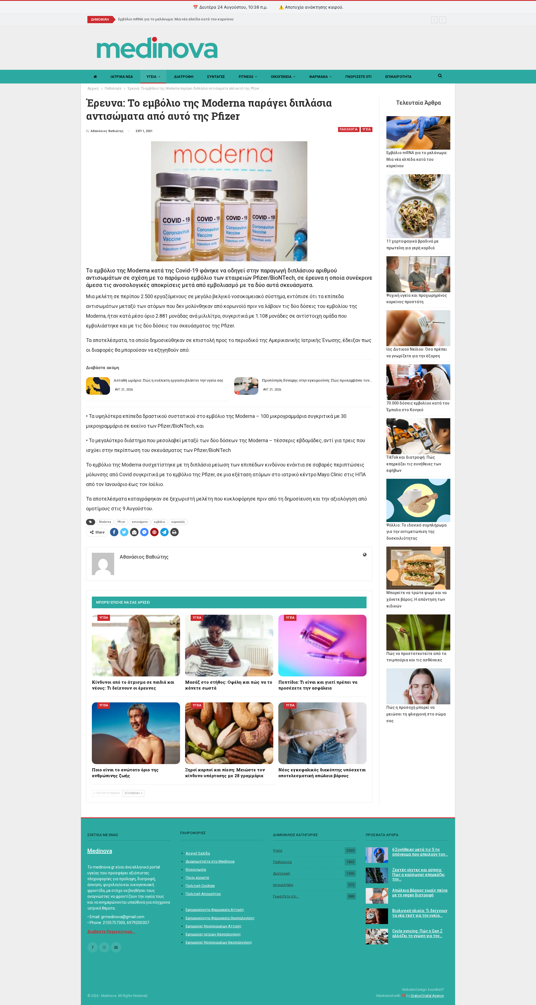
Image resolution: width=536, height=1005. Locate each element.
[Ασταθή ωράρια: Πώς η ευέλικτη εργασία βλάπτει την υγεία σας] (98, 386)
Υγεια (151, 77)
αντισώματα (140, 521)
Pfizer (121, 521)
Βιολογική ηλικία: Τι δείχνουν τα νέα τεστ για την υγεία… (419, 913)
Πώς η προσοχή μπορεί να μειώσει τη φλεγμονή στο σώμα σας (416, 714)
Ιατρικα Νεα (122, 77)
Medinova (99, 851)
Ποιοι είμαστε (197, 877)
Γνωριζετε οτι (358, 77)
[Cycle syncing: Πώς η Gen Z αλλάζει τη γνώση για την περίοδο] (377, 936)
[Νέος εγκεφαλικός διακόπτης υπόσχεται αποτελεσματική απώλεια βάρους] (322, 733)
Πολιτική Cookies (200, 886)
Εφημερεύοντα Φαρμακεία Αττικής (215, 910)
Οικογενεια (281, 77)
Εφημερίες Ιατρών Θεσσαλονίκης (213, 934)
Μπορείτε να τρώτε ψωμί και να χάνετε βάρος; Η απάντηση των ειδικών (416, 599)
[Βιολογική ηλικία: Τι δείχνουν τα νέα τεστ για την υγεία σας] (377, 916)
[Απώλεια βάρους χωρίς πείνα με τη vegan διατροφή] (377, 896)
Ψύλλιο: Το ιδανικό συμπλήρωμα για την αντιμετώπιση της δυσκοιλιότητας (416, 532)
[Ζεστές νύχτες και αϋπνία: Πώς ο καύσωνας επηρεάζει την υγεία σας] (377, 875)
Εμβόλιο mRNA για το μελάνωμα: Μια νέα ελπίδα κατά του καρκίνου (175, 19)
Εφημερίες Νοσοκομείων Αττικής (213, 926)
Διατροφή (281, 873)
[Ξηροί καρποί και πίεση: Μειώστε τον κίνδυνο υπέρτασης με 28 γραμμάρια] (229, 733)
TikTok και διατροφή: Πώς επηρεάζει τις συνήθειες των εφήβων (413, 464)
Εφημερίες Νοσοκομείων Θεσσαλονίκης (219, 942)
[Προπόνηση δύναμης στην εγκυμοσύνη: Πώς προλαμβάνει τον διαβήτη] (246, 386)
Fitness (246, 77)
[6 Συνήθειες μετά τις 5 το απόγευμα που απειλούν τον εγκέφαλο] (377, 855)
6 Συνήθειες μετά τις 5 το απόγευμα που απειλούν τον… (420, 851)
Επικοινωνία (196, 869)
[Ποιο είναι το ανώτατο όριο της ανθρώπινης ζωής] (136, 733)
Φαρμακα (318, 77)
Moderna (105, 521)
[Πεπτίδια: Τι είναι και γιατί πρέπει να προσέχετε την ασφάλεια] (322, 645)
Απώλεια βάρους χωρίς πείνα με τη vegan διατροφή (420, 892)
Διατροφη (183, 77)
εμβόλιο (159, 521)
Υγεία (277, 850)
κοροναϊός (178, 521)
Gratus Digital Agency (427, 996)
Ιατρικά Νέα (283, 885)
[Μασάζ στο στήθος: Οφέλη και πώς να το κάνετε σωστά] (229, 645)
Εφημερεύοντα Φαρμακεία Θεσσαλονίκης (220, 918)
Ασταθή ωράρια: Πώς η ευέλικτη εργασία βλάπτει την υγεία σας (168, 380)
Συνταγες (216, 77)
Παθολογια (349, 129)
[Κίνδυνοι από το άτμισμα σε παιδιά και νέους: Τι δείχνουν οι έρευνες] (136, 645)
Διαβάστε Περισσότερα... (111, 931)
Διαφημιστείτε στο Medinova (210, 861)
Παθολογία (282, 862)
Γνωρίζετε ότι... (286, 896)
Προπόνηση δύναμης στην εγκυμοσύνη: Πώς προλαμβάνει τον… (317, 380)
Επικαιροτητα (398, 77)
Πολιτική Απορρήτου (203, 894)
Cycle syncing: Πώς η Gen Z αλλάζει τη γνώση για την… (417, 933)
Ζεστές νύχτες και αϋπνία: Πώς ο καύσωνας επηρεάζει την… (418, 875)
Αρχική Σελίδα (198, 853)
